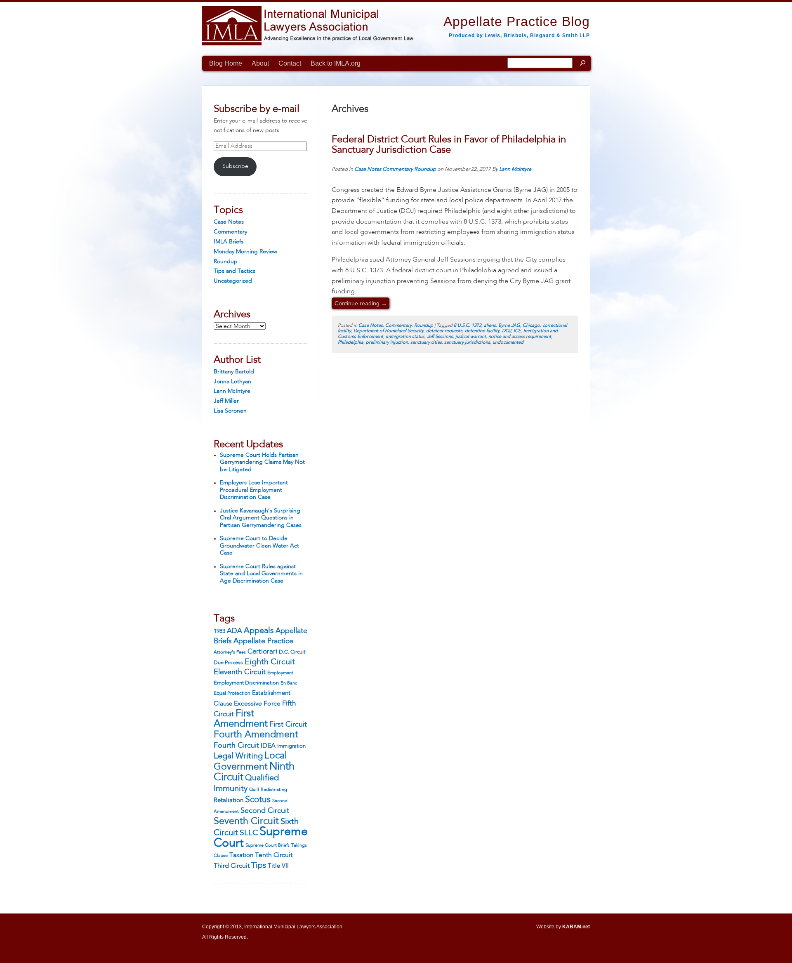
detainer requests (444, 331)
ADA (234, 631)
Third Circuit (232, 866)
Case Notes (229, 222)
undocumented (508, 342)
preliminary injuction (387, 342)
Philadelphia (350, 342)
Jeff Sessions (440, 337)
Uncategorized (233, 281)
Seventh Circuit (246, 821)
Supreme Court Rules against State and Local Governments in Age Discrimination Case (261, 574)
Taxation (241, 855)
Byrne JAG (509, 325)
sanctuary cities (426, 342)
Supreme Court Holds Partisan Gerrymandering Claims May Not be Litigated (262, 462)
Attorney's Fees (230, 652)
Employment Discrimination (246, 683)
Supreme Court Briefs (267, 845)
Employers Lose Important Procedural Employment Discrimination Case (254, 490)
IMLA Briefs (228, 242)
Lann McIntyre (232, 391)
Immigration (291, 746)
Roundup (226, 261)
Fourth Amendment (256, 734)
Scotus (258, 799)
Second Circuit (264, 810)
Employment (280, 672)
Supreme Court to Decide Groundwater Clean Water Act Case (259, 546)
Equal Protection (232, 693)
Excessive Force (257, 704)
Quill (254, 789)
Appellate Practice (263, 641)
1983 (219, 631)
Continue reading (361, 303)
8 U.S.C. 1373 (467, 325)
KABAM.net (576, 927)
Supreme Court (261, 838)
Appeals (259, 630)
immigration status (405, 337)
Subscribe (235, 166)
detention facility (482, 331)
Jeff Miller (226, 401)
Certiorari (262, 651)
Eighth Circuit (270, 662)
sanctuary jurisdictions (467, 342)
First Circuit (288, 724)
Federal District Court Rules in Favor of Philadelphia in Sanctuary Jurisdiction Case (449, 145)
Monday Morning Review (245, 252)
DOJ (506, 331)
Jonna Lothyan (232, 382)
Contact (289, 63)
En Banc (288, 683)
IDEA (268, 746)
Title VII (278, 866)
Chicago (531, 325)
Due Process (228, 663)
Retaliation (228, 800)
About (260, 63)
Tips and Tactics (234, 271)
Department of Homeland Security (389, 331)
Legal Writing (238, 756)
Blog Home (225, 63)
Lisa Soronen (230, 411)
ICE (517, 331)
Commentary (230, 232)
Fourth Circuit (236, 745)
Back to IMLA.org (336, 63)
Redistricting (274, 789)
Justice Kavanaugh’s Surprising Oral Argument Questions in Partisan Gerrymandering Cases (261, 518)
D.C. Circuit (292, 652)
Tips (258, 866)
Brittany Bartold (234, 372)
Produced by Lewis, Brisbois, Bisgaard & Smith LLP (519, 35)
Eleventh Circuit (240, 672)
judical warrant (470, 337)
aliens (490, 325)
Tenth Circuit (273, 855)
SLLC (249, 833)
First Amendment (241, 719)
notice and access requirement (519, 337)
